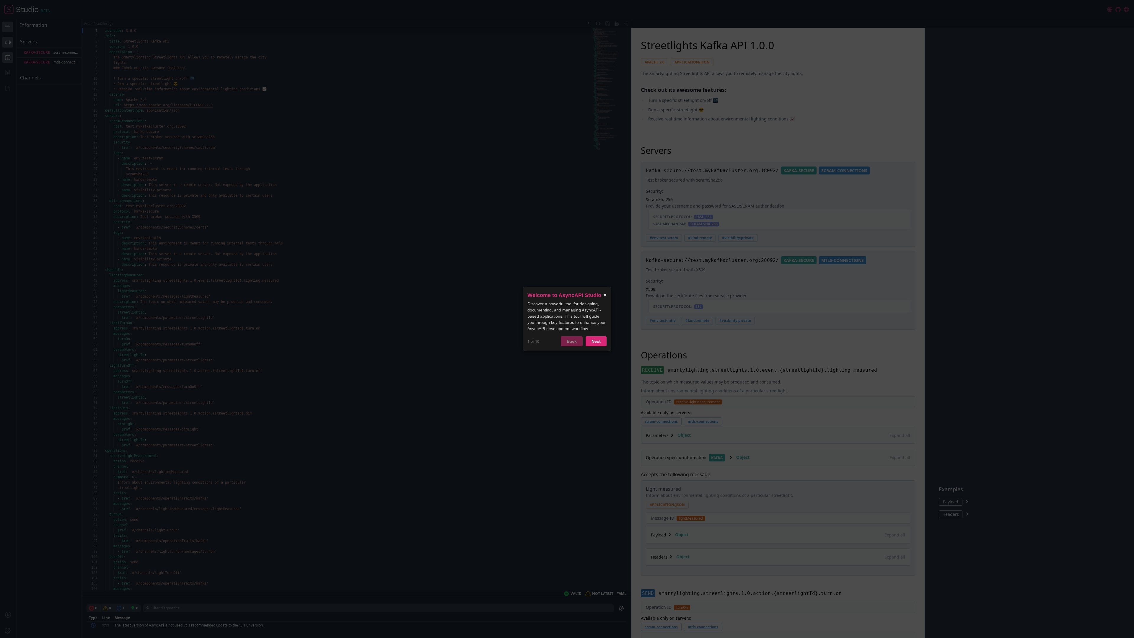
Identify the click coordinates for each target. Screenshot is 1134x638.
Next (596, 341)
